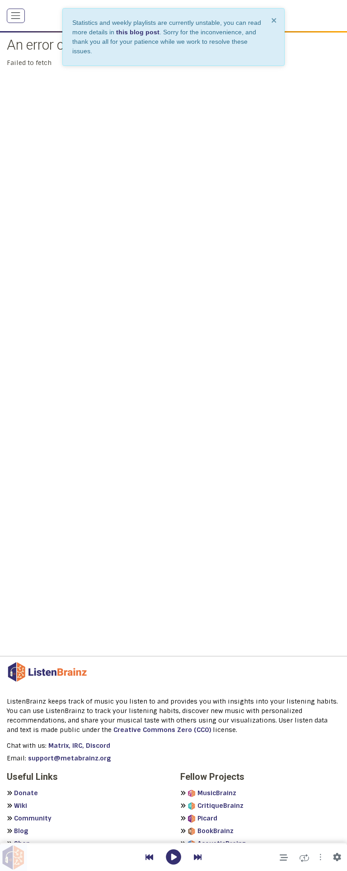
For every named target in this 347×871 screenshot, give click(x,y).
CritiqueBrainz (220, 806)
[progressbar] (173, 843)
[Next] (197, 858)
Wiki (20, 806)
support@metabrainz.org (69, 758)
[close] (274, 20)
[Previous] (149, 858)
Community (33, 818)
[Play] (173, 857)
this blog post (137, 32)
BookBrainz (215, 831)
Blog (21, 831)
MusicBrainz (216, 793)
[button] (320, 858)
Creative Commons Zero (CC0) (162, 730)
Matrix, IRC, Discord (79, 745)
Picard (207, 818)
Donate (26, 793)
